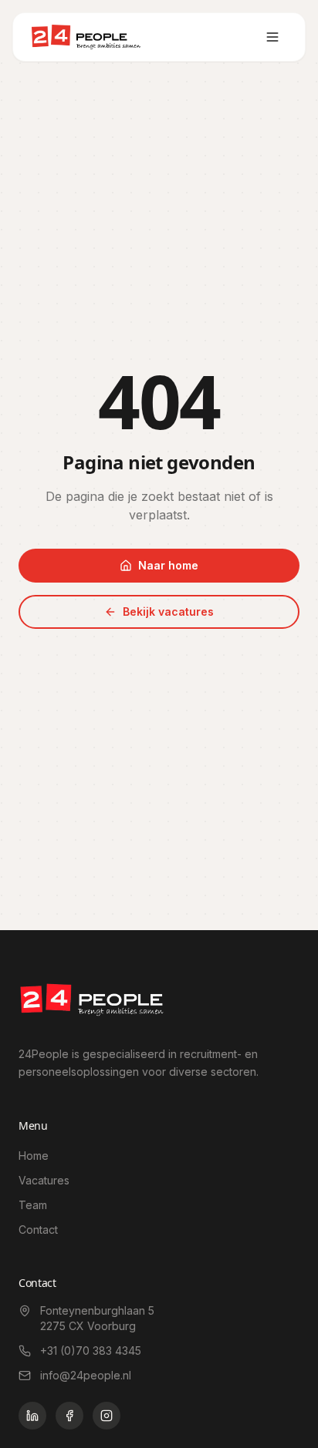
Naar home (168, 565)
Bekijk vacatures (168, 611)
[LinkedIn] (32, 1416)
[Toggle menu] (272, 37)
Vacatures (44, 1180)
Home (34, 1155)
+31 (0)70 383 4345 (90, 1350)
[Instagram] (106, 1416)
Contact (38, 1229)
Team (33, 1204)
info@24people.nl (85, 1375)
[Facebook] (69, 1416)
